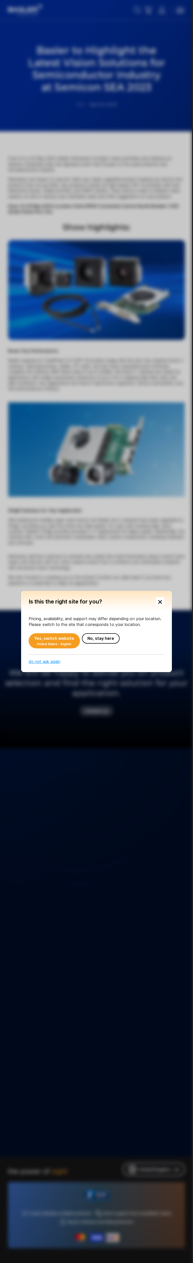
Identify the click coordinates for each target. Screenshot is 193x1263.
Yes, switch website (54, 641)
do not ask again (44, 661)
